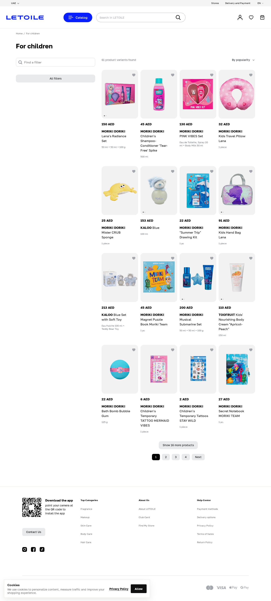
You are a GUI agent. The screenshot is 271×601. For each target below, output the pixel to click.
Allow (139, 588)
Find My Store (146, 525)
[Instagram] (24, 549)
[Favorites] (251, 17)
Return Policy (204, 542)
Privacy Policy (118, 588)
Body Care (86, 533)
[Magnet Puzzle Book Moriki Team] (158, 277)
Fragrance (86, 508)
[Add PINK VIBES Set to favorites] (211, 74)
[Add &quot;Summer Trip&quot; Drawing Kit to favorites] (211, 171)
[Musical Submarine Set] (198, 277)
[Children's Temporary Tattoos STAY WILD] (198, 369)
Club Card (144, 517)
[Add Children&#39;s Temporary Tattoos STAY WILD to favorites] (211, 349)
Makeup (85, 517)
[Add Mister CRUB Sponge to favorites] (133, 171)
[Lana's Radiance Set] (120, 94)
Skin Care (86, 525)
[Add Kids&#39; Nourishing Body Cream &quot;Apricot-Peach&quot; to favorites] (250, 257)
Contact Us (33, 532)
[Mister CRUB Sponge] (120, 190)
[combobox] (126, 17)
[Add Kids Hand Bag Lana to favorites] (250, 171)
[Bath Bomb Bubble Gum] (120, 369)
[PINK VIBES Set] (198, 94)
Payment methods (207, 508)
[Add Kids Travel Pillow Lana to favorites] (250, 74)
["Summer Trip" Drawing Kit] (198, 190)
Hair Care (86, 542)
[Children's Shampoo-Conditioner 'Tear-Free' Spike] (158, 94)
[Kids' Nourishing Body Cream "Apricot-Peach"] (237, 277)
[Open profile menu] (240, 17)
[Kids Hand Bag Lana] (237, 190)
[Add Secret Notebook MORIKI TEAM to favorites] (250, 349)
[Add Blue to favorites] (172, 171)
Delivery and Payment (237, 3)
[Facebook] (33, 549)
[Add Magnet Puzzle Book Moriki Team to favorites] (172, 257)
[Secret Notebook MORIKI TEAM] (237, 369)
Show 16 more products (178, 445)
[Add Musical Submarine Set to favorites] (211, 257)
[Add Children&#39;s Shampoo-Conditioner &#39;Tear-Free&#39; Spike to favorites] (172, 74)
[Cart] (262, 17)
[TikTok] (42, 549)
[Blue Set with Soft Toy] (120, 277)
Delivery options (206, 517)
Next (198, 457)
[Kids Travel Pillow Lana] (237, 94)
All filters (56, 78)
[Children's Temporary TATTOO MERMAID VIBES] (158, 369)
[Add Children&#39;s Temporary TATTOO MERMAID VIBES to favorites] (172, 349)
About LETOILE (147, 508)
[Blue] (158, 190)
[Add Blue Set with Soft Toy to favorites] (133, 257)
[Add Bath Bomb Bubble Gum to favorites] (133, 349)
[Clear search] (164, 17)
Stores (215, 3)
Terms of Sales (205, 533)
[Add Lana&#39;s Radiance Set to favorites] (133, 74)
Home (19, 33)
